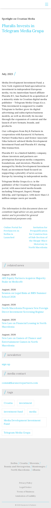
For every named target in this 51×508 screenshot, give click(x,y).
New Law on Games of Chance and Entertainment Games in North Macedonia (21, 342)
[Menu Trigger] (46, 4)
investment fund (13, 411)
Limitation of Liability (25, 496)
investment (25, 403)
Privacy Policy (25, 483)
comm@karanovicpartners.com (20, 382)
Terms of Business (25, 491)
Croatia (8, 403)
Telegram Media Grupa (17, 432)
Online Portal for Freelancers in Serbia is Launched (13, 232)
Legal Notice (25, 487)
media (32, 411)
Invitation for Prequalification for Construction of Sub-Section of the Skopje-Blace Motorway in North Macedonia (38, 237)
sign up (6, 364)
